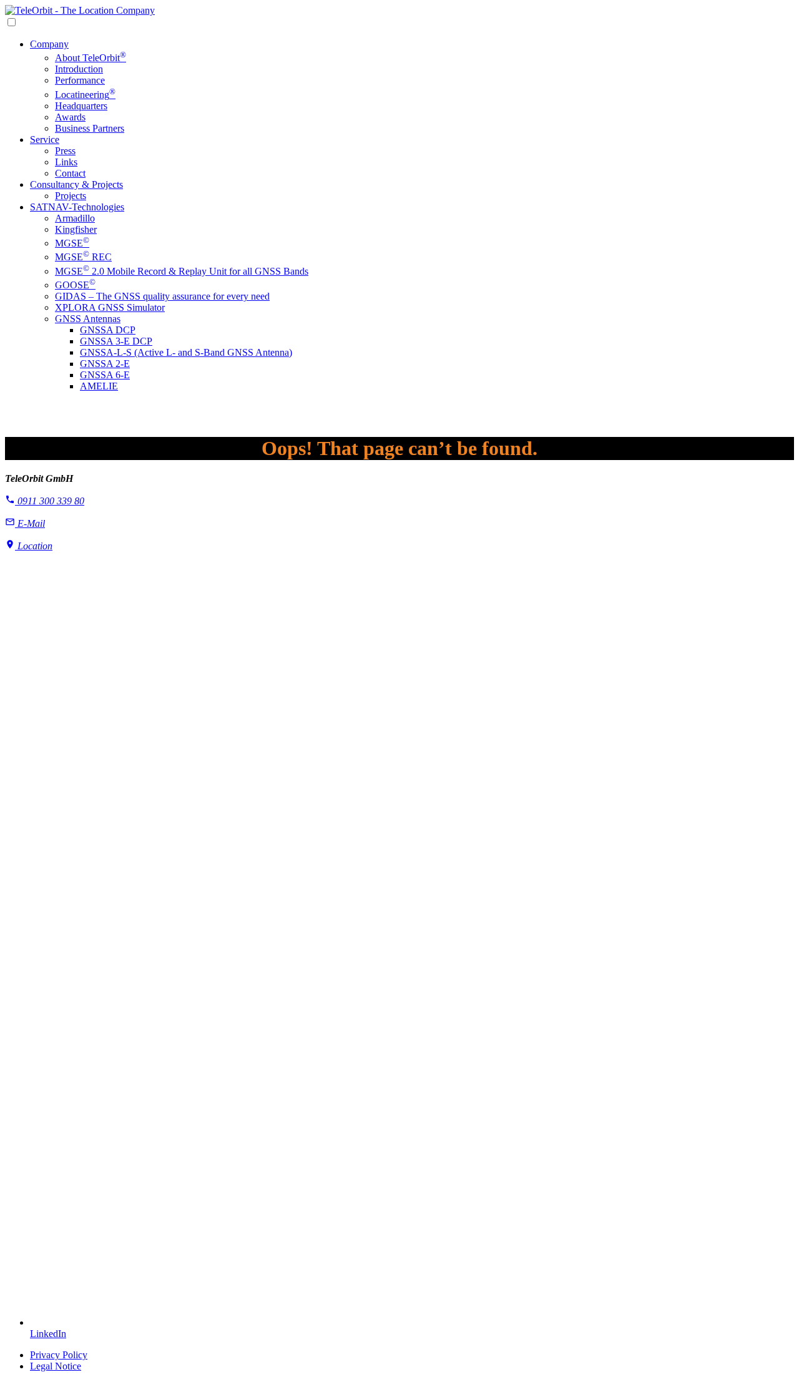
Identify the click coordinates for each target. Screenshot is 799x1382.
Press (65, 150)
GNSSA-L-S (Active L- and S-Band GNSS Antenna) (186, 352)
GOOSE (75, 285)
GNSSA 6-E (105, 375)
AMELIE (99, 386)
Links (66, 162)
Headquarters (81, 105)
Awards (70, 117)
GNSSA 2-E (105, 363)
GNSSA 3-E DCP (116, 341)
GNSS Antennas (87, 318)
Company (49, 44)
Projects (70, 195)
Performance (80, 80)
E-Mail (30, 523)
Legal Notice (55, 1366)
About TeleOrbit (90, 57)
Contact (70, 173)
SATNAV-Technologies (77, 207)
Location (33, 546)
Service (44, 139)
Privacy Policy (58, 1355)
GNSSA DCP (107, 330)
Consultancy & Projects (76, 184)
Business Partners (89, 128)
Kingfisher (76, 229)
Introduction (79, 69)
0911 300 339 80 (49, 501)
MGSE (72, 243)
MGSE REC (83, 257)
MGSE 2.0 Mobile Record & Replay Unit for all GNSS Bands (181, 271)
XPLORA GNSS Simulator (110, 307)
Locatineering (85, 94)
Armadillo (75, 218)
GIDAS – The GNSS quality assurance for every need (162, 296)
